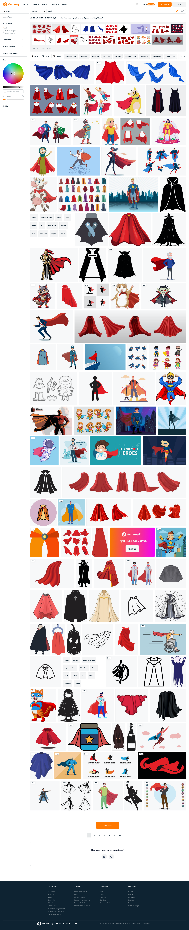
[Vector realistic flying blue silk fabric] (156, 72)
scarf (33, 234)
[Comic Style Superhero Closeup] (51, 421)
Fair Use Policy (146, 923)
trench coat (52, 225)
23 (120, 835)
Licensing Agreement (81, 891)
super (63, 234)
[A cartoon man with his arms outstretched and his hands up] (178, 671)
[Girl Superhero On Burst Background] (172, 421)
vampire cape (170, 56)
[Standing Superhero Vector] (133, 194)
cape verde (144, 56)
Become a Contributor (107, 903)
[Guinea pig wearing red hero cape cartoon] (125, 296)
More (64, 4)
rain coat (43, 234)
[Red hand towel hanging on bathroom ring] (58, 639)
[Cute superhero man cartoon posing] (171, 388)
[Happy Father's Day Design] (74, 450)
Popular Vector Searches (82, 900)
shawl (94, 668)
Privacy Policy (136, 923)
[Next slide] (182, 56)
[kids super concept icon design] (110, 765)
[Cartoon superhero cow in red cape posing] (43, 194)
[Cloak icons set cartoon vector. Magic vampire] (82, 194)
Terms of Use (126, 923)
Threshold (7, 96)
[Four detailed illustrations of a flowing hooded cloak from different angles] (76, 795)
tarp (41, 225)
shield (91, 676)
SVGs (36, 56)
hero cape (106, 56)
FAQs (101, 891)
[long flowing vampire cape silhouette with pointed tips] (75, 606)
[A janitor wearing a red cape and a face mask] (134, 388)
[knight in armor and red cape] (54, 265)
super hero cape (89, 660)
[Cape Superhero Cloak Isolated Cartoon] (100, 542)
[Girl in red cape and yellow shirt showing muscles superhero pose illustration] (110, 131)
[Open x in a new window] (73, 923)
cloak (67, 660)
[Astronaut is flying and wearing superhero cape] (44, 450)
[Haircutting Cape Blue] (41, 765)
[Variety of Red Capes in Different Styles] (76, 542)
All (6, 28)
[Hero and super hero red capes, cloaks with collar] (55, 100)
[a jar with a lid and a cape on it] (89, 737)
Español (131, 894)
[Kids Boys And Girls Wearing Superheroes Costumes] (167, 357)
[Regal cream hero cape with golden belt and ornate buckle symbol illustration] (104, 606)
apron (77, 683)
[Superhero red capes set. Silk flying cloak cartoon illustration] (108, 512)
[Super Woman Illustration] (164, 450)
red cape (118, 56)
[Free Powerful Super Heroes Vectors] (53, 388)
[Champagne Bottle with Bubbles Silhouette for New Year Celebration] (131, 737)
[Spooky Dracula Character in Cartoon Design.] (40, 639)
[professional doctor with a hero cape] (71, 512)
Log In (179, 4)
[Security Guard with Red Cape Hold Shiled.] (50, 131)
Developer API (52, 906)
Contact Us (103, 894)
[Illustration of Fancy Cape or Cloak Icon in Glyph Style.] (173, 194)
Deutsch (131, 900)
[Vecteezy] (11, 4)
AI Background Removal (56, 911)
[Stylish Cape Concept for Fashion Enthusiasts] (43, 357)
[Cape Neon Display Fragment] (43, 512)
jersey (67, 217)
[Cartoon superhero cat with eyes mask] (43, 705)
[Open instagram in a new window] (60, 923)
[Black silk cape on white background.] (168, 705)
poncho (75, 660)
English (130, 891)
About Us (103, 897)
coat (66, 676)
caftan (34, 217)
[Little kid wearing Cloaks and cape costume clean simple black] (69, 705)
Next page (108, 825)
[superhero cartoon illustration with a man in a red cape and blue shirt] (171, 542)
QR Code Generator (54, 914)
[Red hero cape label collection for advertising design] (135, 131)
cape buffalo (157, 56)
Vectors (25, 4)
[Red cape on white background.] (52, 573)
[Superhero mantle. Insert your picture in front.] (162, 765)
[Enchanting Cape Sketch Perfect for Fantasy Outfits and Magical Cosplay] (45, 671)
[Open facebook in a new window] (57, 923)
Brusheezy (51, 891)
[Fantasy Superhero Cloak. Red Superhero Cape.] (110, 72)
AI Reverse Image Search (56, 909)
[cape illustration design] (44, 542)
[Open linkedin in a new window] (63, 923)
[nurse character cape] (108, 795)
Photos (35, 4)
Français (131, 903)
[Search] (177, 11)
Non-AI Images (10, 33)
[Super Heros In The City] (136, 421)
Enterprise (51, 900)
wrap (34, 225)
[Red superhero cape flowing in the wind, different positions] (159, 512)
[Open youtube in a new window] (76, 923)
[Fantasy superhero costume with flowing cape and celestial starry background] (170, 606)
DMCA (76, 894)
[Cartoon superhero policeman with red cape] (70, 357)
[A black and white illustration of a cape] (154, 671)
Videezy (50, 897)
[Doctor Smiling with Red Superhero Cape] (115, 450)
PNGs (47, 56)
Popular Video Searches (82, 906)
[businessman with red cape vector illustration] (51, 326)
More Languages (133, 905)
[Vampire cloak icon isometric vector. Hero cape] (69, 296)
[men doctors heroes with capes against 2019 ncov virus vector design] (140, 573)
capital (53, 234)
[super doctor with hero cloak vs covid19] (97, 705)
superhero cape (70, 56)
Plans (145, 4)
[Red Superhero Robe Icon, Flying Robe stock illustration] (48, 737)
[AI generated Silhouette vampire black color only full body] (169, 229)
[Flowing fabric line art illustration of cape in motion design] (97, 639)
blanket (63, 225)
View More (167, 40)
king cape (83, 668)
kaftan (75, 676)
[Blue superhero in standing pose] (67, 765)
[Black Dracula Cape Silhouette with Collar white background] (125, 265)
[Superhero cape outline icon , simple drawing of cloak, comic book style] (137, 606)
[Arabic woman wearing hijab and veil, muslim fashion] (118, 737)
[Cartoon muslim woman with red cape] (42, 161)
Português (131, 897)
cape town (84, 56)
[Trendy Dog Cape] (129, 100)
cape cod (95, 56)
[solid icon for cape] (92, 265)
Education (51, 903)
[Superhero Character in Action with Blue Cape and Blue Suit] (137, 357)
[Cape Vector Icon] (91, 229)
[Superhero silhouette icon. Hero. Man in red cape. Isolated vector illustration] (95, 388)
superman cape (130, 56)
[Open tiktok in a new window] (70, 923)
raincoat (68, 683)
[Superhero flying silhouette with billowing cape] (133, 795)
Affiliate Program (80, 897)
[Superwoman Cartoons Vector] (94, 421)
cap (83, 676)
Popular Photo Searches (82, 903)
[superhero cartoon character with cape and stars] (86, 131)
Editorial (54, 4)
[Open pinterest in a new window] (66, 923)
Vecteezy (51, 894)
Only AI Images (10, 31)
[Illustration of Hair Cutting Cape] (171, 573)
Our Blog (103, 900)
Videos (44, 4)
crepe (59, 217)
